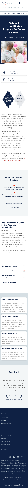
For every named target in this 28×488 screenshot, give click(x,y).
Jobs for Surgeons (5, 444)
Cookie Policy (18, 477)
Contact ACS (4, 449)
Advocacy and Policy (6, 423)
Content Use (16, 479)
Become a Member (5, 441)
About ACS (4, 427)
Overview (3, 13)
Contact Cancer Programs (14, 399)
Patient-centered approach (10, 271)
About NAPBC (11, 13)
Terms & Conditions (7, 479)
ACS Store (3, 438)
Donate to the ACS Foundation (8, 435)
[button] (26, 13)
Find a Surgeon (4, 433)
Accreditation (20, 13)
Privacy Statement (8, 477)
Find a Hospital (14, 207)
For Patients (4, 420)
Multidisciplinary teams (9, 266)
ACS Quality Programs (7, 413)
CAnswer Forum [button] (14, 396)
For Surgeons (4, 417)
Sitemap (23, 479)
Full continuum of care (8, 282)
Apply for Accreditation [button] (14, 203)
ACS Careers (4, 447)
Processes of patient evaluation (8, 277)
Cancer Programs (6, 7)
